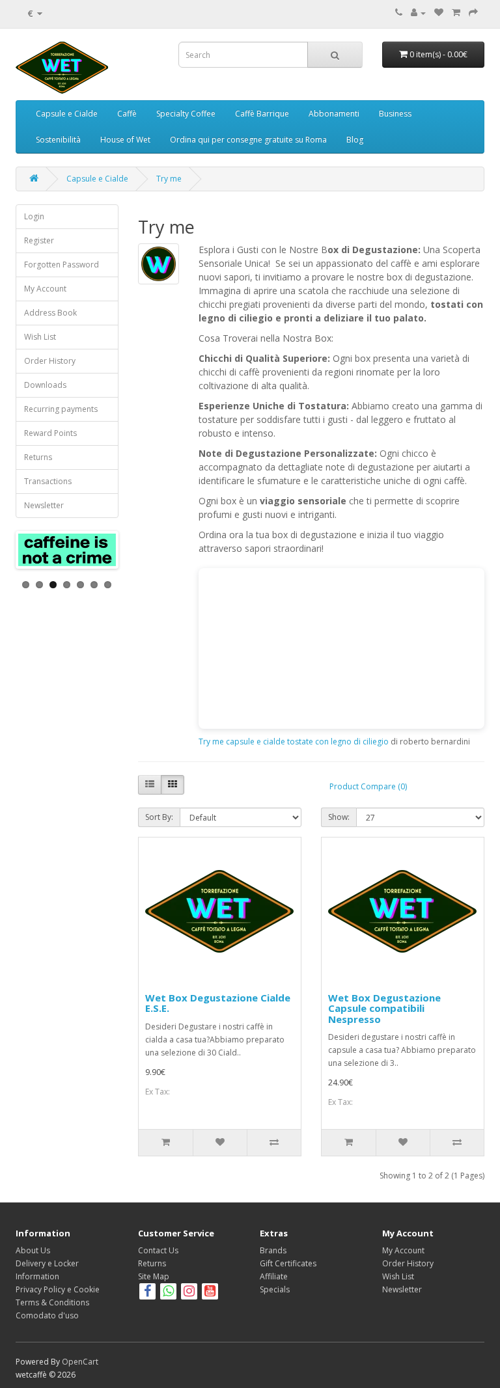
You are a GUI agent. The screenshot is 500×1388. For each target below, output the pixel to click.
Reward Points (50, 433)
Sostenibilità (58, 139)
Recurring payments (61, 409)
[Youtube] (210, 1292)
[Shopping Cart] (456, 12)
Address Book (50, 312)
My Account (45, 288)
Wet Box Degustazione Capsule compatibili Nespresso (384, 1008)
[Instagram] (190, 1292)
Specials (275, 1289)
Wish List (40, 336)
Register (39, 240)
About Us (33, 1250)
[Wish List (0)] (438, 12)
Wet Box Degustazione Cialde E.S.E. (217, 1003)
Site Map (153, 1276)
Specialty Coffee (185, 113)
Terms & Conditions (52, 1302)
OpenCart (80, 1361)
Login (34, 216)
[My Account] (418, 12)
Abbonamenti (334, 113)
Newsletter (44, 505)
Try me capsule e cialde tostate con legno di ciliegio (294, 741)
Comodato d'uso (47, 1315)
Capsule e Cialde (67, 113)
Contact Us (158, 1250)
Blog (354, 139)
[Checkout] (473, 12)
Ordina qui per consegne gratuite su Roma (248, 139)
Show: (339, 817)
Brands (273, 1250)
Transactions (48, 481)
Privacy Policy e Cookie (58, 1289)
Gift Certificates (288, 1263)
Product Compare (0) (368, 786)
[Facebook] (147, 1292)
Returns (38, 457)
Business (395, 113)
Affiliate (274, 1276)
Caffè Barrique (262, 113)
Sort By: (159, 817)
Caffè (127, 113)
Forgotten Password (61, 264)
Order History (50, 360)
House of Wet (125, 139)
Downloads (45, 384)
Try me (169, 178)
